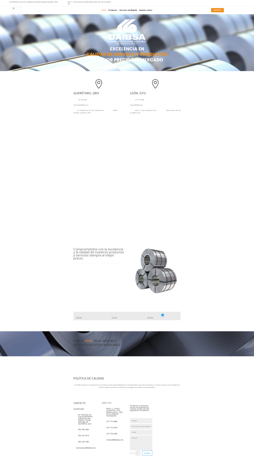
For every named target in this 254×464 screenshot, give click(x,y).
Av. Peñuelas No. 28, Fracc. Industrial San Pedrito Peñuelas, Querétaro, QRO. (33, 2)
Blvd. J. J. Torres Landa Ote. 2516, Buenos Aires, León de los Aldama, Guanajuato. (114, 412)
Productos (112, 10)
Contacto (217, 10)
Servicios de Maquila (128, 10)
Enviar (147, 453)
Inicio (104, 10)
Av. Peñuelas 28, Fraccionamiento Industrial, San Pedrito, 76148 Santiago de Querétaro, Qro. (85, 419)
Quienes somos (145, 10)
